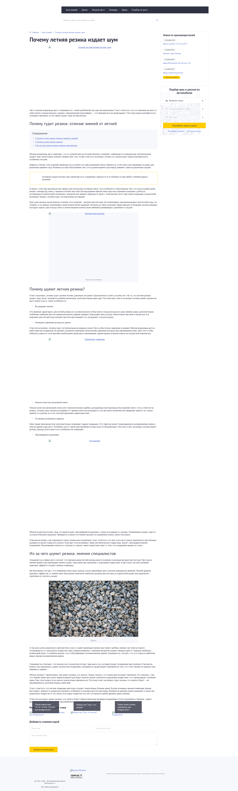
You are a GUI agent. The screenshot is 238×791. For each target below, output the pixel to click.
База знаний (71, 9)
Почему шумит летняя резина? (49, 142)
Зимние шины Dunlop (172, 53)
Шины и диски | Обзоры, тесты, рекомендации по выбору (43, 15)
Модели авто (98, 9)
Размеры (113, 9)
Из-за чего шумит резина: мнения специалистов (56, 145)
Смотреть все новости (171, 77)
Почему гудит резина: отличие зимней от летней (56, 138)
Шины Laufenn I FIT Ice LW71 (175, 44)
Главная (35, 32)
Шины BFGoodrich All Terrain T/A (176, 63)
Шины (124, 9)
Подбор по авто (139, 9)
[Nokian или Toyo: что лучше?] (89, 712)
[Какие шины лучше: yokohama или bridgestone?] (130, 713)
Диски (84, 9)
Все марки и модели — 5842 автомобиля (184, 131)
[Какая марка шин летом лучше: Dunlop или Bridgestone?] (48, 713)
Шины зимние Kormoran (173, 73)
